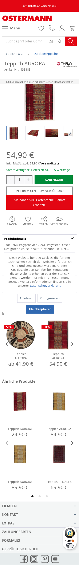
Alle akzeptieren (40, 309)
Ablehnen (26, 298)
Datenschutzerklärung (45, 286)
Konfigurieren (50, 298)
